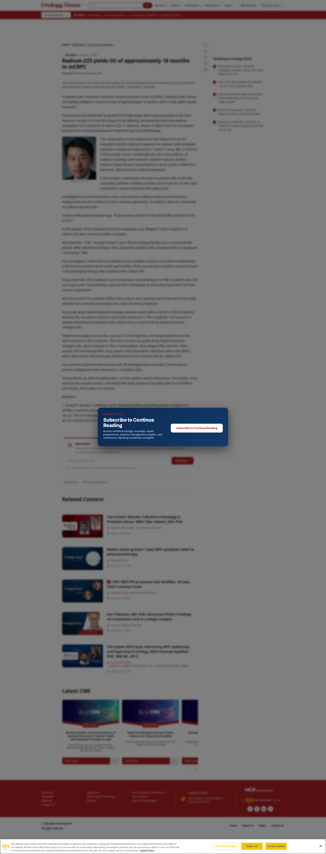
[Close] (320, 846)
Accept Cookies (276, 846)
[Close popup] (224, 411)
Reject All (252, 846)
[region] (163, 846)
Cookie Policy (147, 850)
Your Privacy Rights (226, 846)
